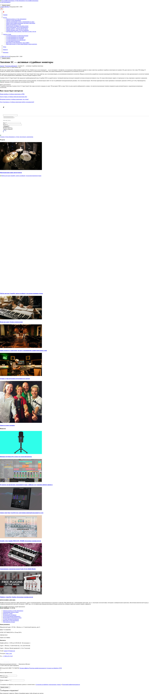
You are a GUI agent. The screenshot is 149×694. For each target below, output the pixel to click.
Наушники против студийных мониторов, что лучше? (14, 99)
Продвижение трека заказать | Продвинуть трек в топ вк (21, 31)
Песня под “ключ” (8, 613)
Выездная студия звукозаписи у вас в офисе (17, 42)
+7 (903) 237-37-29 (5, 56)
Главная (5, 14)
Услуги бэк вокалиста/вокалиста (11, 616)
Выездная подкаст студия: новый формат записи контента (21, 44)
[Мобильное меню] (1, 9)
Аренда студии (7, 34)
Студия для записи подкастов (11, 619)
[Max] (3, 3)
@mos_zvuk (9, 653)
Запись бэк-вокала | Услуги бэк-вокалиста (17, 27)
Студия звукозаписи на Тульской (14, 38)
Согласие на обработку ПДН (54, 668)
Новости (5, 49)
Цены (4, 46)
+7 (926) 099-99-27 (5, 6)
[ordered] (9, 117)
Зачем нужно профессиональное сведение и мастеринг (20, 23)
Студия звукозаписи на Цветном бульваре (17, 35)
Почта (5, 124)
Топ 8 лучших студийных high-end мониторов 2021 (13, 96)
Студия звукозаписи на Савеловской (15, 40)
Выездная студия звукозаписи (11, 620)
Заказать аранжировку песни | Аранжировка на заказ (20, 21)
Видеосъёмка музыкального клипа (12, 617)
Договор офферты (24, 668)
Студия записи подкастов (13, 41)
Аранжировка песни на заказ (10, 612)
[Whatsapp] (0, 3)
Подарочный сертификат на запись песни (17, 26)
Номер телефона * (5, 680)
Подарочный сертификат (9, 615)
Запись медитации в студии (13, 24)
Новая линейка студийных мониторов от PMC (12, 94)
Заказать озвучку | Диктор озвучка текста (17, 28)
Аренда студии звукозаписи (13, 20)
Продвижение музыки (9, 622)
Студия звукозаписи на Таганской (15, 37)
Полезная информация (11, 66)
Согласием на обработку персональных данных (48, 684)
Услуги (5, 17)
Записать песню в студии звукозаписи (16, 19)
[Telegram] (2, 3)
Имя (4, 123)
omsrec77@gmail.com (9, 650)
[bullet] (10, 117)
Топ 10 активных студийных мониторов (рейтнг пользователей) (17, 102)
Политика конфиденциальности (37, 668)
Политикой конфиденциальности (71, 684)
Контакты (5, 52)
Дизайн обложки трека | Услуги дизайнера (17, 30)
